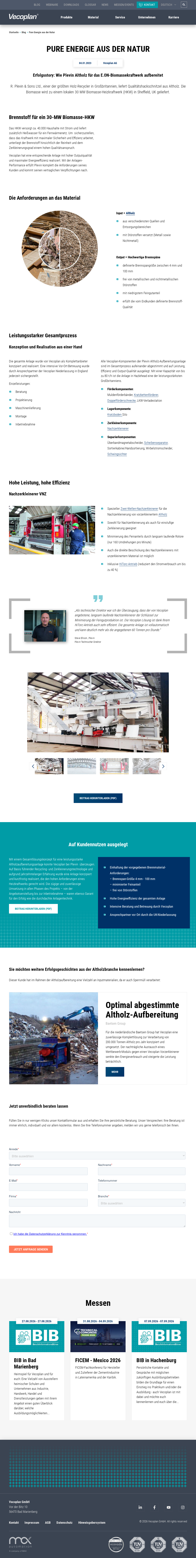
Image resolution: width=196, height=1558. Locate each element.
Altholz (130, 213)
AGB (48, 1522)
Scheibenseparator (156, 443)
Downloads (71, 5)
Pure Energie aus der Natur (42, 32)
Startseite (14, 32)
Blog (37, 5)
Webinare (52, 5)
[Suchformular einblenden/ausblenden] (184, 5)
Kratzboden (114, 414)
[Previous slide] (33, 766)
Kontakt (149, 5)
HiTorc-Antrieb (128, 564)
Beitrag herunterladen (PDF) (98, 798)
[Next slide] (163, 766)
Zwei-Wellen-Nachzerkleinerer (139, 509)
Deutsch (166, 5)
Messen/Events (124, 5)
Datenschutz (64, 1522)
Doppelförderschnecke (121, 400)
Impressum (31, 1522)
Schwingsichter (117, 454)
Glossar (90, 5)
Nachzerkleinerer (118, 428)
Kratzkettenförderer (146, 395)
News (105, 5)
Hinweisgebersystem (91, 1522)
